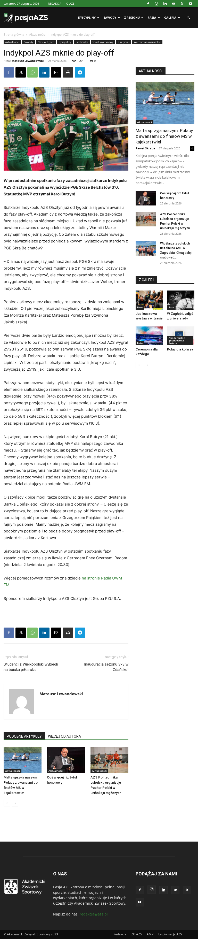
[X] (182, 3)
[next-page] (15, 803)
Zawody (110, 17)
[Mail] (173, 3)
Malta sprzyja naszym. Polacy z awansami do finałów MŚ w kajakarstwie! (164, 136)
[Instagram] (156, 3)
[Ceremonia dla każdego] (149, 335)
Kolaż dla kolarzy (180, 349)
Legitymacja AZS (170, 934)
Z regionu (132, 17)
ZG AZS (136, 934)
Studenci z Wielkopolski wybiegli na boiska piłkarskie (31, 667)
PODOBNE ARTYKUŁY (24, 736)
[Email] (56, 72)
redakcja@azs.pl (94, 914)
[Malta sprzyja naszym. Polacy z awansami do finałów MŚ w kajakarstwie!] (23, 760)
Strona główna (14, 34)
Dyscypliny (87, 17)
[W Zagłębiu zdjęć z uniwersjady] (181, 300)
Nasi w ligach (46, 42)
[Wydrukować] (68, 72)
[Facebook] (148, 3)
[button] (188, 17)
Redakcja (119, 934)
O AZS (70, 3)
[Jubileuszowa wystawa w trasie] (149, 300)
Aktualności (37, 34)
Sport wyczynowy (103, 42)
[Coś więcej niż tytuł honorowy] (66, 760)
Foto (140, 307)
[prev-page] (7, 803)
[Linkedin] (165, 3)
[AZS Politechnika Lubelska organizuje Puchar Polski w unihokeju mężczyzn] (109, 760)
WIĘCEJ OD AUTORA (64, 736)
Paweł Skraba (145, 148)
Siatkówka (82, 42)
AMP (150, 934)
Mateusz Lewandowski (28, 61)
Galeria (170, 17)
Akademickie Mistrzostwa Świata (177, 340)
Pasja (152, 17)
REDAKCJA (54, 3)
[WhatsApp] (32, 72)
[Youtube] (190, 3)
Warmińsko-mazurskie (147, 42)
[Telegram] (80, 72)
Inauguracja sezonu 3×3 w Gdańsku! (106, 667)
